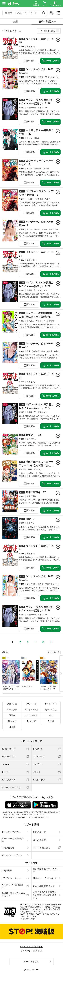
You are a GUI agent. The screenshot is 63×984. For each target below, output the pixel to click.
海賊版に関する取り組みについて (13, 894)
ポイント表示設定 (41, 847)
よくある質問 (39, 840)
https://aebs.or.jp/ (28, 919)
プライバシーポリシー (12, 878)
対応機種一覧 (39, 832)
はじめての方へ (13, 832)
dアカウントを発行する (31, 946)
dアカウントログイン (12, 855)
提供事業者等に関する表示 (45, 870)
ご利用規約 (7, 870)
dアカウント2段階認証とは (12, 886)
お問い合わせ (8, 847)
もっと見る (52, 652)
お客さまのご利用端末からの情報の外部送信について (45, 895)
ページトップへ (31, 961)
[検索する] (44, 13)
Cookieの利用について (44, 886)
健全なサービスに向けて (45, 878)
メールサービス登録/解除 (13, 839)
